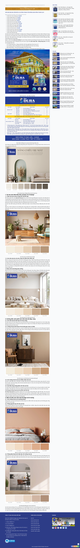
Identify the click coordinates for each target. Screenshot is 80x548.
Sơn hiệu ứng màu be (9, 391)
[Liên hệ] (61, 528)
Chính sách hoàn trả (35, 521)
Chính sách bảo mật (35, 520)
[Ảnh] (10, 541)
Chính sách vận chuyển (35, 525)
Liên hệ (32, 518)
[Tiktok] (58, 528)
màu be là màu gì (19, 197)
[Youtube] (56, 528)
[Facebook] (53, 528)
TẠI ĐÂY (20, 15)
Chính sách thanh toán (35, 527)
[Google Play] (63, 528)
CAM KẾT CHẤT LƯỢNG (35, 531)
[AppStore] (66, 528)
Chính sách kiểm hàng (35, 529)
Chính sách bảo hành (35, 523)
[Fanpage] (63, 521)
